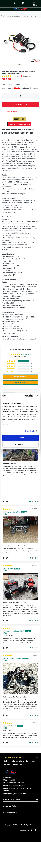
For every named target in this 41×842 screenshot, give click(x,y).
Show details (29, 431)
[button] (7, 76)
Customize (19, 444)
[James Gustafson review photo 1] (20, 529)
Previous (3, 43)
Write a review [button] (20, 376)
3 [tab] (21, 64)
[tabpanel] (20, 42)
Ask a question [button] (20, 382)
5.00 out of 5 (26, 354)
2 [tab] (20, 64)
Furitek (24, 84)
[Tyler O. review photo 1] (20, 586)
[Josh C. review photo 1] (20, 451)
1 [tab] (19, 64)
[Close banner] (38, 396)
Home (3, 13)
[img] (7, 509)
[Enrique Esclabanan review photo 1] (20, 678)
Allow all (20, 438)
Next (38, 43)
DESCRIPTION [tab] (19, 119)
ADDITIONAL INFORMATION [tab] (19, 124)
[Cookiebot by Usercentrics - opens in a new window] (25, 395)
